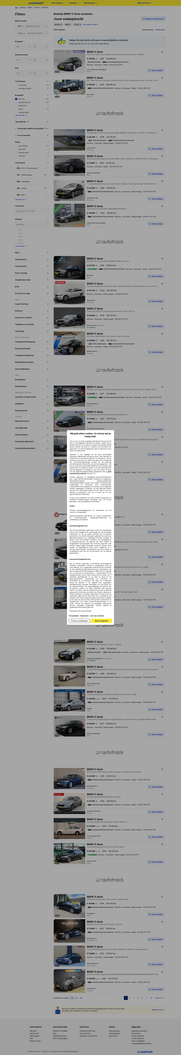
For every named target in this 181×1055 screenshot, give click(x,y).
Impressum (84, 616)
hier (94, 473)
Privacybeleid (73, 616)
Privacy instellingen (79, 621)
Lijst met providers (97, 616)
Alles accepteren (101, 621)
